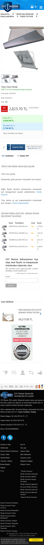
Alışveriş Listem (25, 458)
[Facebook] (3, 437)
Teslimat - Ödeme (6, 461)
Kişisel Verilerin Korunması (9, 451)
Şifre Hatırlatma (25, 454)
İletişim (2, 468)
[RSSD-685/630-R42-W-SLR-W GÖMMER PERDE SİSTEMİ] (8, 316)
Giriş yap (23, 448)
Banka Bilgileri (5, 464)
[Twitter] (10, 437)
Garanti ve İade (5, 444)
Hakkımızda (4, 448)
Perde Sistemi (26, 16)
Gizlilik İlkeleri (5, 458)
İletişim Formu (25, 464)
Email (8, 276)
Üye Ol (22, 444)
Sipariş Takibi (4, 454)
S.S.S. (2, 471)
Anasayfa (5, 14)
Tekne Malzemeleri (25, 14)
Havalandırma (7, 16)
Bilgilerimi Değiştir (26, 461)
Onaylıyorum (36, 540)
